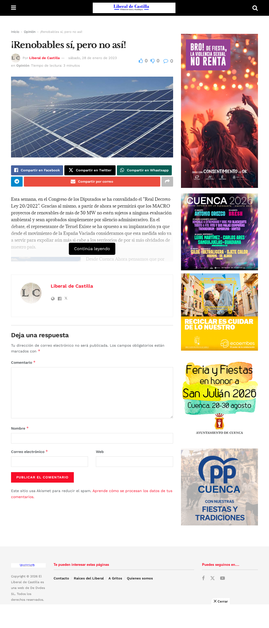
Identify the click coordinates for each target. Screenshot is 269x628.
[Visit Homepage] (134, 8)
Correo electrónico (29, 451)
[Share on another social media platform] (167, 182)
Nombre (20, 428)
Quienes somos (140, 578)
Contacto (61, 578)
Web (100, 452)
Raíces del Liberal (89, 578)
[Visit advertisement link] (219, 311)
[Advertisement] (134, 616)
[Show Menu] (13, 8)
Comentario (23, 362)
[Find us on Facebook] (203, 578)
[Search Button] (255, 8)
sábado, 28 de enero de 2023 (92, 58)
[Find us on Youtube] (222, 578)
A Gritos (115, 578)
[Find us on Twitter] (212, 578)
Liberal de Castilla (44, 58)
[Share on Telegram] (17, 182)
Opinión (29, 32)
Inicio (15, 32)
